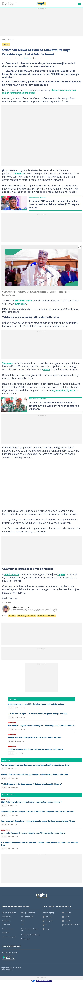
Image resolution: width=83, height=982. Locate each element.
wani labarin (11, 574)
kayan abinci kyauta (63, 390)
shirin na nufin (23, 300)
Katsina (19, 173)
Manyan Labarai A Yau (46, 616)
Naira (46, 369)
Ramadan (20, 303)
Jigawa (61, 574)
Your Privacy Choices (44, 981)
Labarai (10, 40)
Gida (3, 40)
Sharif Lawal (27, 58)
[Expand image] (79, 247)
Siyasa (11, 708)
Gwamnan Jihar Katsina (26, 616)
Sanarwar (7, 363)
